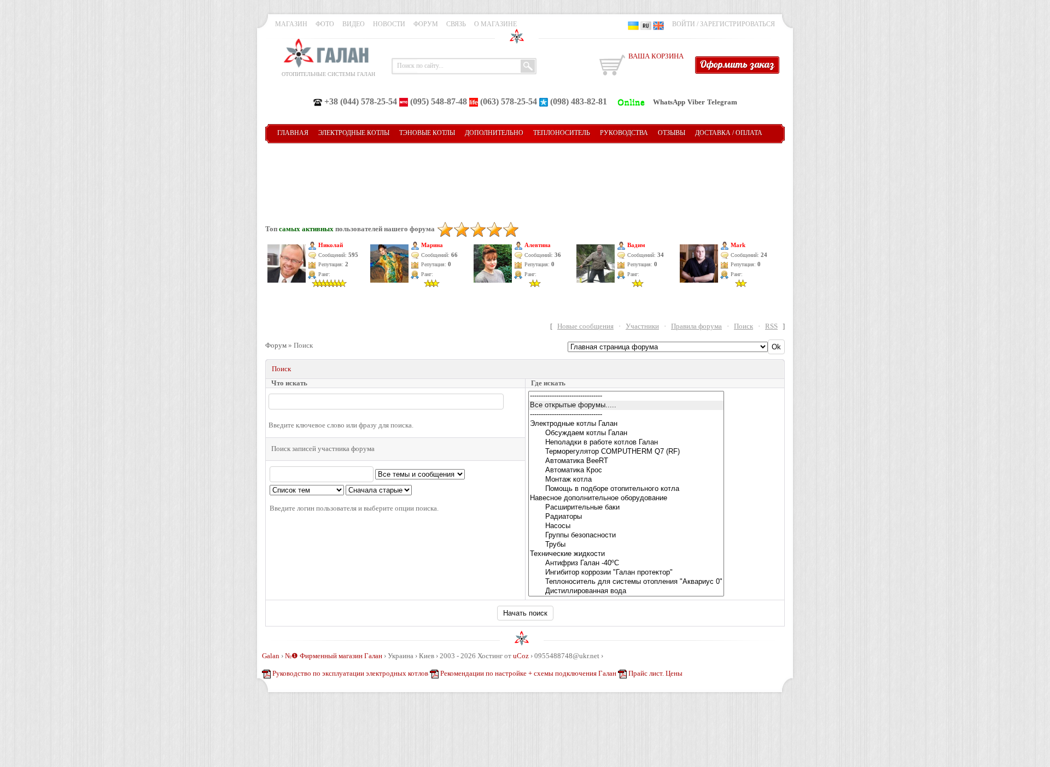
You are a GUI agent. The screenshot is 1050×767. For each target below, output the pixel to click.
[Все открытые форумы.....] (626, 405)
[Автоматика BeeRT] (626, 461)
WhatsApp (669, 102)
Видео (353, 24)
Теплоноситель (561, 133)
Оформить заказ (737, 64)
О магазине (495, 24)
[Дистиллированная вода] (626, 591)
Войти (683, 24)
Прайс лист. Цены (655, 673)
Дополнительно (494, 133)
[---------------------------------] (626, 396)
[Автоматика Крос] (626, 470)
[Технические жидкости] (626, 554)
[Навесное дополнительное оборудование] (626, 498)
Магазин (291, 24)
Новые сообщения (585, 326)
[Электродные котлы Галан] (626, 424)
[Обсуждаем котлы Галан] (626, 433)
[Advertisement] (525, 176)
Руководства (624, 133)
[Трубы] (626, 544)
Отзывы (671, 133)
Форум (425, 24)
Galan (270, 656)
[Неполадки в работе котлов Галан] (626, 442)
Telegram (722, 102)
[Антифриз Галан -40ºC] (626, 563)
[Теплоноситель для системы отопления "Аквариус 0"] (626, 582)
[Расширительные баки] (626, 507)
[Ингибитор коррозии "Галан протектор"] (626, 572)
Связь (456, 24)
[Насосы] (626, 526)
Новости (389, 24)
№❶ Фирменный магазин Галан (333, 656)
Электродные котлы (353, 133)
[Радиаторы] (626, 517)
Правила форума (696, 326)
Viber (696, 102)
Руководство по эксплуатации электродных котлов (350, 673)
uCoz (521, 656)
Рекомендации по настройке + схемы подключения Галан (528, 673)
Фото (325, 24)
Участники (642, 326)
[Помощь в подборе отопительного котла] (626, 489)
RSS (771, 326)
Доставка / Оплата (728, 133)
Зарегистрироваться (737, 24)
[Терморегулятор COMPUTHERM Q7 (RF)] (626, 451)
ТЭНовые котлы (427, 133)
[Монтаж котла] (626, 479)
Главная (292, 133)
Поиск (743, 326)
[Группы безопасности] (626, 535)
